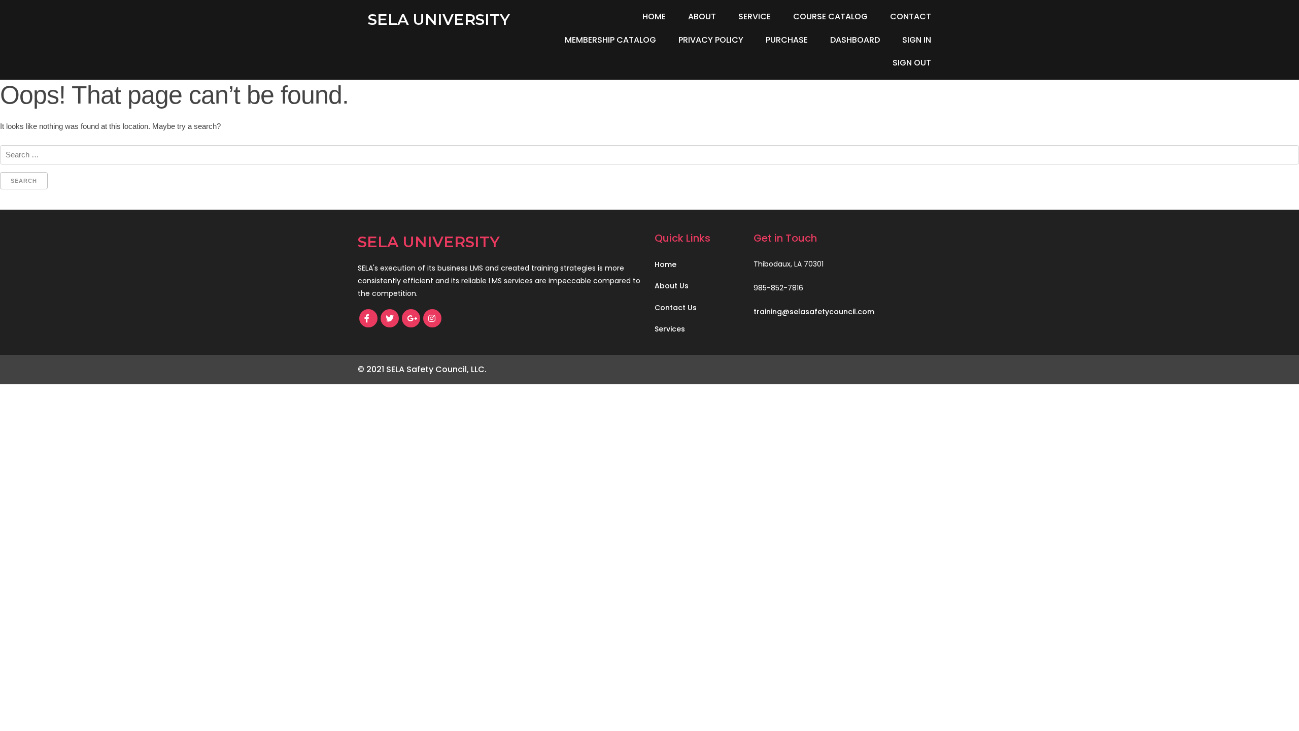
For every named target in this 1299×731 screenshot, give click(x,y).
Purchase (787, 40)
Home (654, 16)
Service (754, 16)
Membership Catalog (610, 40)
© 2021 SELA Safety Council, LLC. (422, 369)
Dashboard (855, 40)
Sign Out (912, 63)
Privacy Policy (710, 40)
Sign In (916, 40)
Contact (910, 16)
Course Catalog (830, 16)
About (702, 16)
